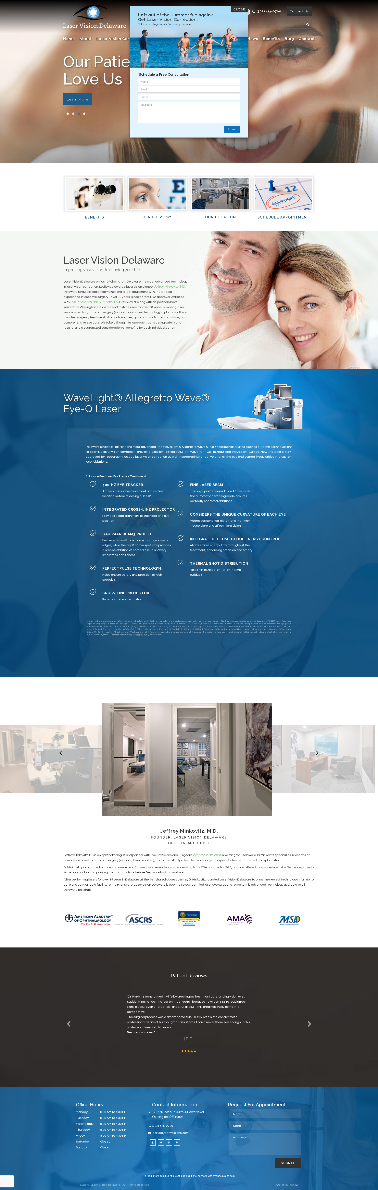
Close (239, 9)
